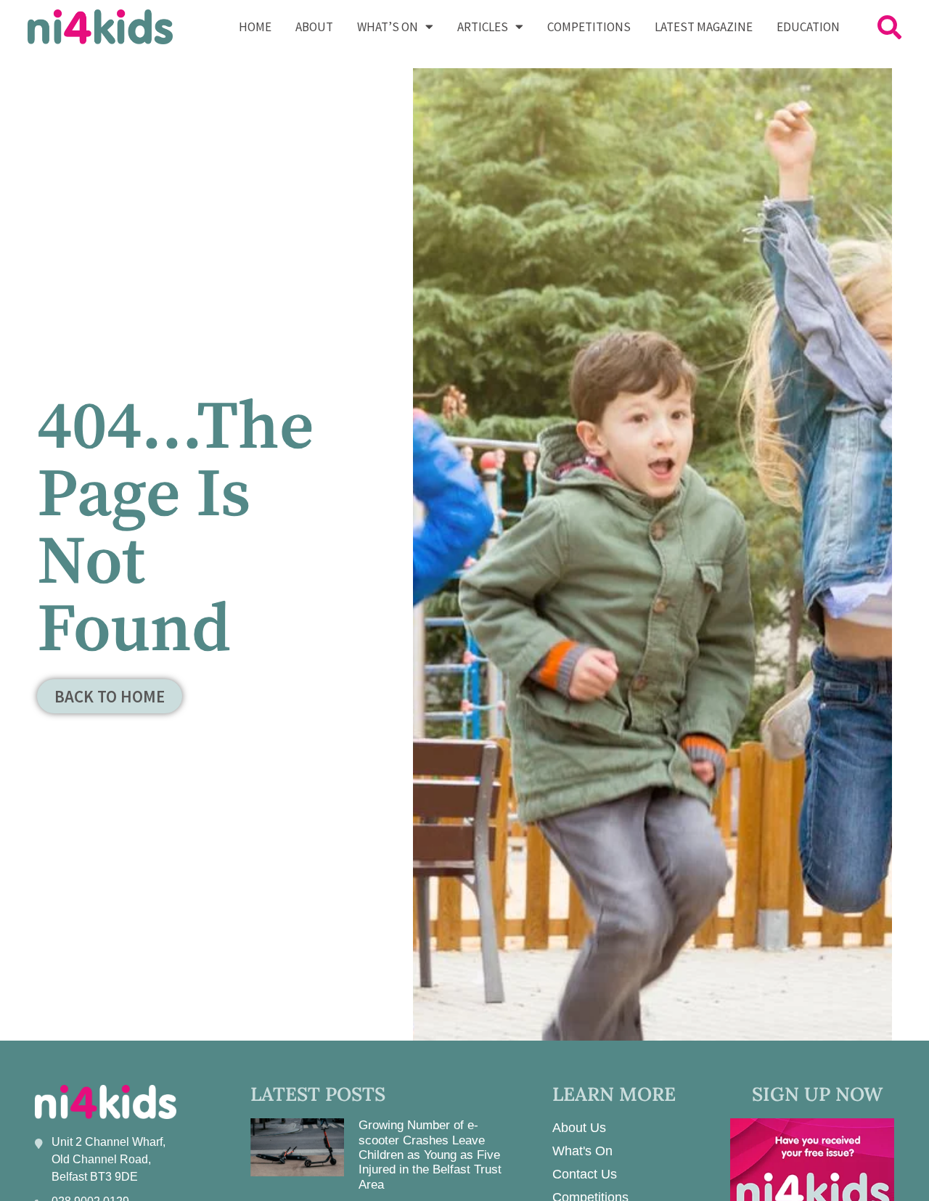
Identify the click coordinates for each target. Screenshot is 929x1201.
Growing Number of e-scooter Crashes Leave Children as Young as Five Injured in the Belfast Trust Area (430, 1155)
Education (808, 27)
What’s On (387, 27)
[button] (889, 26)
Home (255, 27)
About (314, 27)
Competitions (589, 27)
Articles (482, 27)
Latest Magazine (704, 27)
